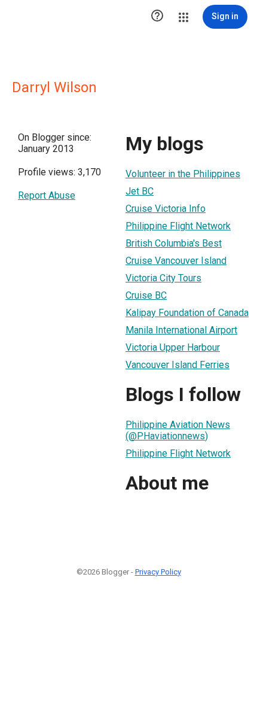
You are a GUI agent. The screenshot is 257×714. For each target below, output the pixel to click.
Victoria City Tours (163, 278)
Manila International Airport (181, 330)
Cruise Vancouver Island (176, 260)
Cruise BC (146, 295)
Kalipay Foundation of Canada (187, 312)
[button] (157, 16)
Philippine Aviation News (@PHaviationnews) (178, 430)
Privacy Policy (158, 571)
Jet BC (140, 191)
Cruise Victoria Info (166, 208)
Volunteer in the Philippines (183, 174)
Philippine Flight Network (178, 226)
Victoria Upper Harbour (173, 347)
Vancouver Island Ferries (178, 364)
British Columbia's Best (174, 243)
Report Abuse (46, 195)
